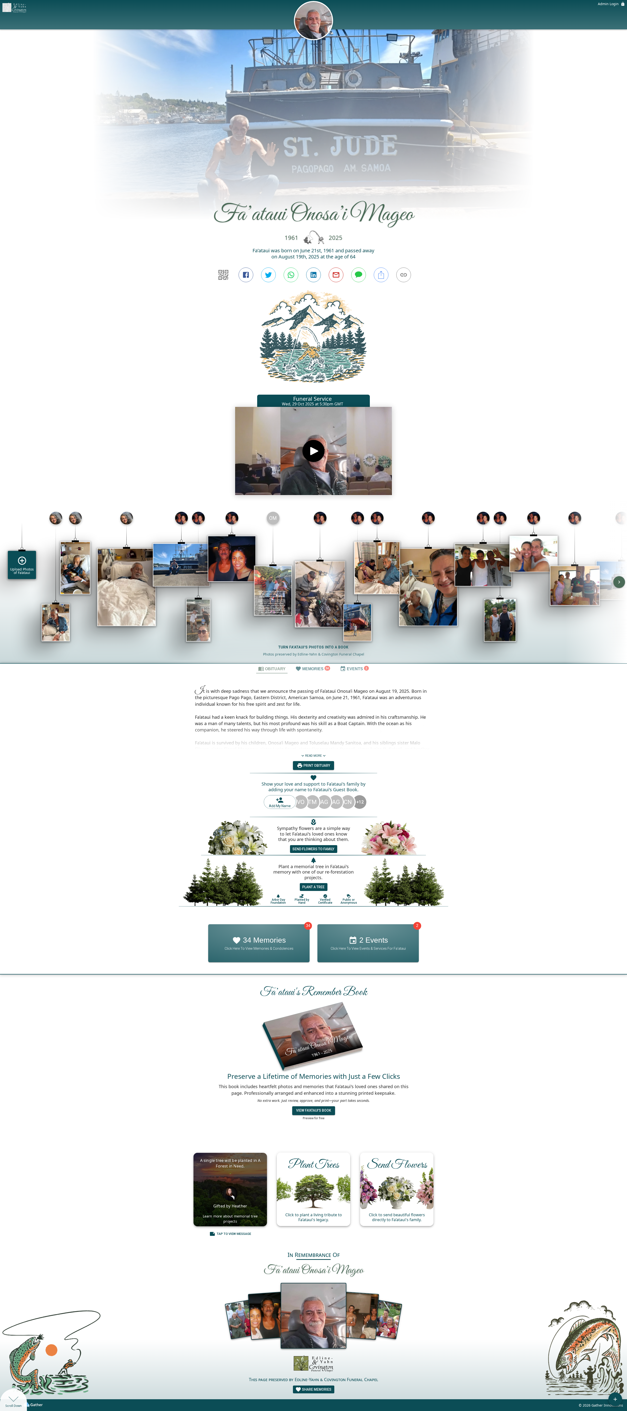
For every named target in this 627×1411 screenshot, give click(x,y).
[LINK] (403, 275)
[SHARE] (381, 275)
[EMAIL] (336, 275)
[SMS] (358, 275)
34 (308, 926)
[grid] (313, 585)
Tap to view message (234, 1234)
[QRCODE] (223, 275)
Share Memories (316, 1389)
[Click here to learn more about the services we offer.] (313, 1364)
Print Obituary (316, 765)
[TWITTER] (268, 275)
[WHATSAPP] (291, 275)
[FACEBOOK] (246, 275)
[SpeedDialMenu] (615, 1399)
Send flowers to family (313, 849)
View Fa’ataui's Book (313, 1111)
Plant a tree (313, 887)
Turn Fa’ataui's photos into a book (313, 647)
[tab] (272, 668)
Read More (313, 755)
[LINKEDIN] (313, 275)
